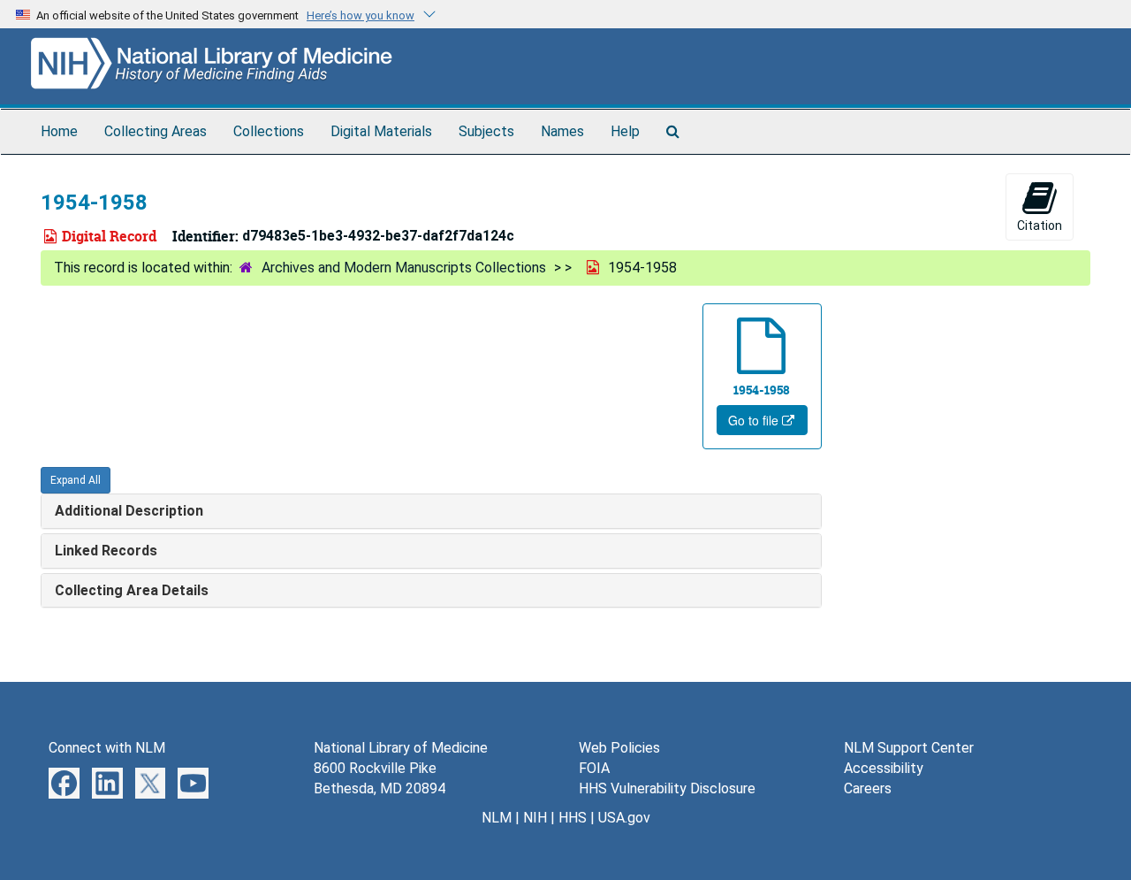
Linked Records (106, 550)
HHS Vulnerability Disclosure (667, 788)
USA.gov (624, 817)
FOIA (594, 768)
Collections (268, 131)
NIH (535, 817)
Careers (868, 788)
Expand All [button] (75, 480)
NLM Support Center (909, 747)
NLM (497, 817)
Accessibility (883, 768)
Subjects (486, 131)
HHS (572, 817)
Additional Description (129, 510)
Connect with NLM (107, 747)
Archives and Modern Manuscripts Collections (404, 267)
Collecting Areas (155, 131)
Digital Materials (381, 131)
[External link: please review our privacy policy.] (64, 782)
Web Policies (619, 747)
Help (625, 131)
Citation (1039, 225)
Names (562, 131)
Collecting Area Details (132, 590)
